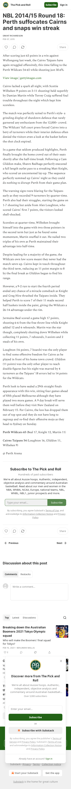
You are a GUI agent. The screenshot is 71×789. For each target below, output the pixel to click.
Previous (13, 543)
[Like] (6, 47)
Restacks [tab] (26, 574)
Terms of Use (54, 741)
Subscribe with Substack (38, 730)
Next (59, 543)
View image (10, 78)
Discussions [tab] (29, 617)
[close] (61, 661)
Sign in (64, 4)
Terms (36, 764)
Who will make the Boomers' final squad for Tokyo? (27, 641)
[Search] (64, 617)
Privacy (27, 764)
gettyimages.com (31, 78)
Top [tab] (7, 617)
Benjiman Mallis (26, 648)
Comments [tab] (11, 574)
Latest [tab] (15, 617)
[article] (35, 639)
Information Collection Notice (46, 745)
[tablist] (18, 574)
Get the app (52, 773)
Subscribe (51, 4)
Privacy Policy (29, 741)
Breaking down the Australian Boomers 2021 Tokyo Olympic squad (24, 631)
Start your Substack (26, 773)
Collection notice (51, 764)
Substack (18, 781)
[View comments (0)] (14, 47)
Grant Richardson (13, 36)
